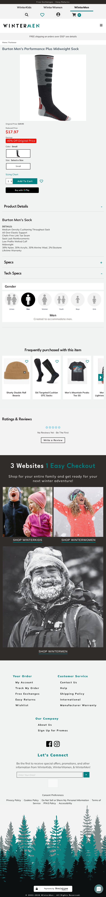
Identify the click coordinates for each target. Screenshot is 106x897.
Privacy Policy (13, 800)
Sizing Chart (12, 174)
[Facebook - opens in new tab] (49, 744)
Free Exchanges (27, 693)
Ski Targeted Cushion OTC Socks (46, 394)
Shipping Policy (72, 693)
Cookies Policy (31, 800)
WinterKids (24, 7)
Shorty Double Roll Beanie (16, 394)
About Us (45, 724)
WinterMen (81, 7)
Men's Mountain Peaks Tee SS (77, 394)
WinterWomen (52, 7)
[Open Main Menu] (88, 26)
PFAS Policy (49, 803)
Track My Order (27, 688)
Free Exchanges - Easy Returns (53, 2)
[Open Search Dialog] (26, 14)
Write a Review (53, 440)
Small (18, 166)
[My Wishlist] (42, 14)
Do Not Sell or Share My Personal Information (65, 800)
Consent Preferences (53, 795)
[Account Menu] (58, 14)
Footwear (12, 42)
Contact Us (68, 682)
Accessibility (65, 803)
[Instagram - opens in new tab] (57, 744)
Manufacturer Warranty (78, 705)
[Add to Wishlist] (41, 181)
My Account (24, 682)
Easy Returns (25, 699)
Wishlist (22, 705)
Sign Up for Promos (53, 730)
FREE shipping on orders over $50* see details (53, 36)
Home (4, 42)
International (70, 699)
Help (63, 688)
